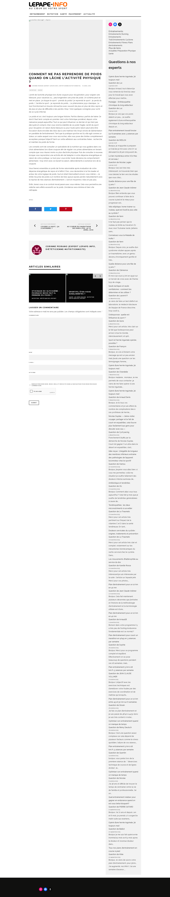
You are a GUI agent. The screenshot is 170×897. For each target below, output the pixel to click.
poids (31, 199)
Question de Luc (115, 83)
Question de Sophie (117, 645)
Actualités (113, 51)
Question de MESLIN (117, 140)
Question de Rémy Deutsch (120, 727)
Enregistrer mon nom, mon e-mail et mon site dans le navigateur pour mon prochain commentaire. (64, 385)
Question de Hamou (117, 464)
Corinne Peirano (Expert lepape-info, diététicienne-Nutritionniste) (56, 86)
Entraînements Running (118, 34)
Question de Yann (116, 216)
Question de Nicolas (117, 778)
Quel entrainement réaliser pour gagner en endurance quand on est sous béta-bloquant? (122, 800)
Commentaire (34, 315)
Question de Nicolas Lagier (120, 162)
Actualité (89, 14)
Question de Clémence (118, 270)
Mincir (40, 90)
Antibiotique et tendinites (119, 483)
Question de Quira (116, 321)
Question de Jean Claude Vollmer (122, 188)
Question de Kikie (116, 854)
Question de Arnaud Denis (119, 397)
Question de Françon (117, 346)
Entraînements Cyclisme (123, 40)
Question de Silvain (117, 705)
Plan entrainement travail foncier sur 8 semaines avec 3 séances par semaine (123, 133)
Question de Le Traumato (119, 511)
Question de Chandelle (118, 372)
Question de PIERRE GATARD (121, 807)
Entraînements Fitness (118, 42)
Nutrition (52, 14)
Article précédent (48, 224)
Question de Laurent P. (118, 296)
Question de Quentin (117, 753)
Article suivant (84, 224)
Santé (63, 14)
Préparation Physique (126, 51)
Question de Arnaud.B (118, 619)
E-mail (32, 362)
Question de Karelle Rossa (120, 565)
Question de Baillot (117, 829)
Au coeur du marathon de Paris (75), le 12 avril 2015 (80, 228)
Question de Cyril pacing (119, 432)
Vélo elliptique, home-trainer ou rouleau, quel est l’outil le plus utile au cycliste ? (123, 210)
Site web (32, 372)
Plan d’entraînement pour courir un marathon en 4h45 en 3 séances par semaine (123, 638)
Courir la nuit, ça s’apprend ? (50, 227)
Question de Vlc (115, 486)
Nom (31, 352)
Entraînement (37, 14)
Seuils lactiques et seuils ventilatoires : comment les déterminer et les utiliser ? (120, 289)
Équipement (75, 14)
